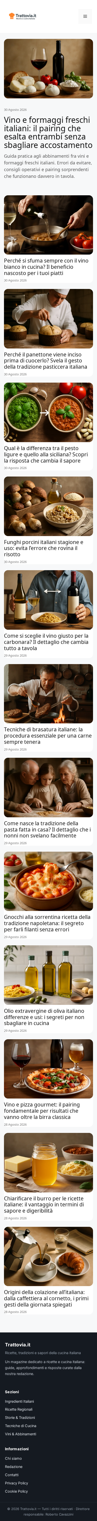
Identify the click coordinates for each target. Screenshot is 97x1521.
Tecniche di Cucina (20, 1426)
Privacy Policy (16, 1483)
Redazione (13, 1466)
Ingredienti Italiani (19, 1401)
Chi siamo (13, 1458)
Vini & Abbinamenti (20, 1434)
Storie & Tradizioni (20, 1417)
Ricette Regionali (18, 1409)
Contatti (11, 1475)
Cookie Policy (16, 1491)
